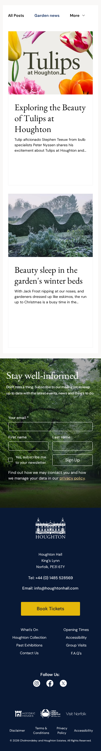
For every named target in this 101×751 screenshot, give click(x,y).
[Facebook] (49, 683)
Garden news (47, 15)
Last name (61, 437)
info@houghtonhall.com (56, 588)
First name (17, 437)
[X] (63, 683)
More (75, 15)
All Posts (16, 15)
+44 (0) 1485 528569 (54, 577)
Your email (18, 418)
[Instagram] (36, 683)
